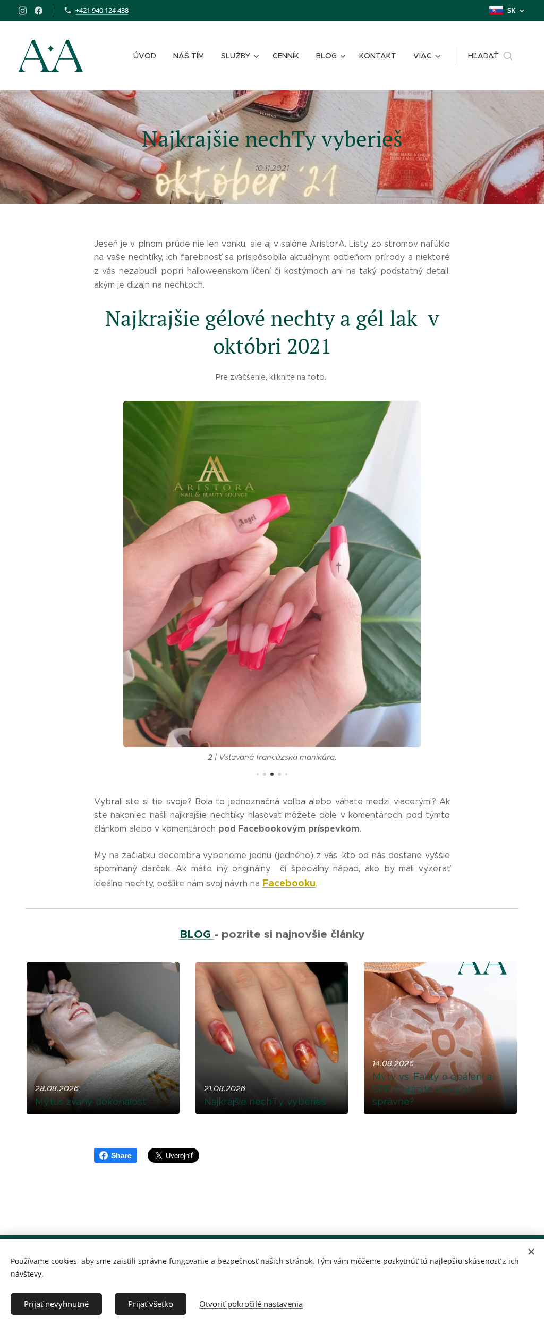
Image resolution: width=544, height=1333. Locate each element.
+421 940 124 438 (102, 10)
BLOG (197, 934)
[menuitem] (148, 56)
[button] (490, 56)
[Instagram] (22, 11)
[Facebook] (38, 11)
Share (121, 1155)
